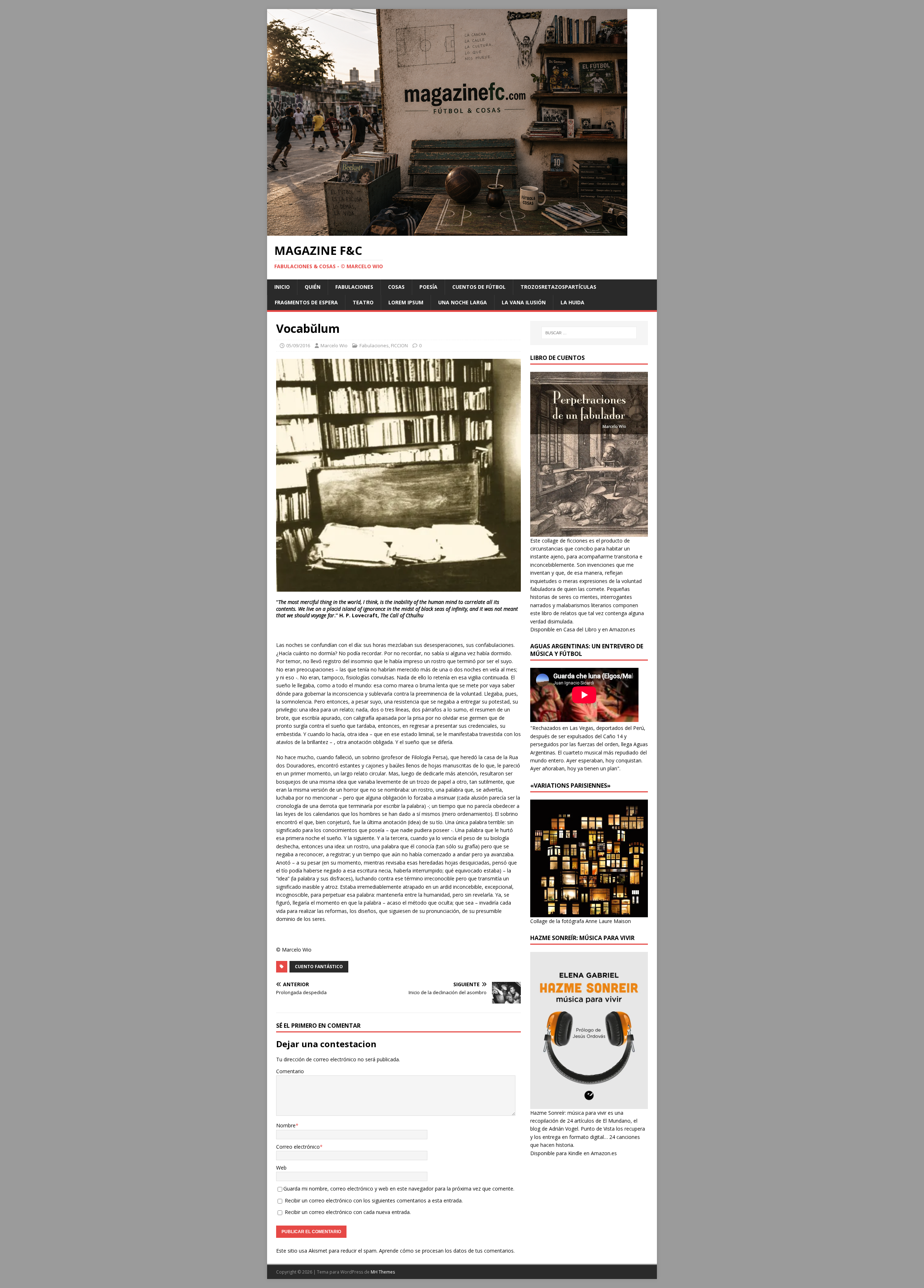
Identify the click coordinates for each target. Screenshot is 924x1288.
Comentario (290, 1071)
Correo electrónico (298, 1146)
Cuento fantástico (319, 966)
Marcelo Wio (334, 345)
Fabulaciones (354, 286)
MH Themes (383, 1272)
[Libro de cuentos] (589, 532)
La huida (572, 302)
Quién (313, 286)
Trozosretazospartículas (558, 286)
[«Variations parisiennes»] (589, 912)
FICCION (399, 345)
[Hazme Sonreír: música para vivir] (589, 1104)
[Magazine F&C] (447, 231)
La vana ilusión (524, 302)
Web (281, 1167)
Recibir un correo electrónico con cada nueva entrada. (348, 1212)
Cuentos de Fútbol (479, 286)
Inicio (282, 286)
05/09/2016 (298, 345)
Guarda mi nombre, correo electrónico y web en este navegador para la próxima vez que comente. (398, 1188)
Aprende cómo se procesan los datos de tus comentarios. (447, 1250)
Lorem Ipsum (405, 302)
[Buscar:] (589, 333)
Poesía (428, 286)
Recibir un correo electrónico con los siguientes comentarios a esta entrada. (374, 1200)
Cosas (396, 286)
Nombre (286, 1125)
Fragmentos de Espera (306, 302)
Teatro (363, 302)
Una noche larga (462, 302)
